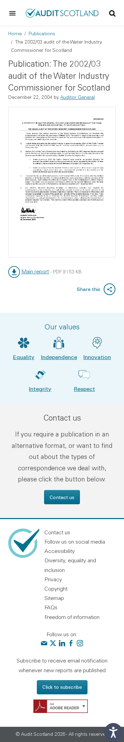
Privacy (53, 579)
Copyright (56, 588)
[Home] (62, 12)
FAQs (51, 607)
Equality (23, 356)
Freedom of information (72, 616)
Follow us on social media (74, 541)
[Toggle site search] (112, 12)
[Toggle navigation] (12, 13)
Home (15, 33)
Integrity (40, 388)
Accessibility (59, 550)
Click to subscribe (62, 687)
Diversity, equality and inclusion (70, 565)
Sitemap (54, 597)
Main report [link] (35, 271)
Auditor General (77, 97)
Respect (84, 388)
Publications (42, 33)
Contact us (62, 497)
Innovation (97, 356)
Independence (59, 356)
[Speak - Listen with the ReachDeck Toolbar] (113, 732)
